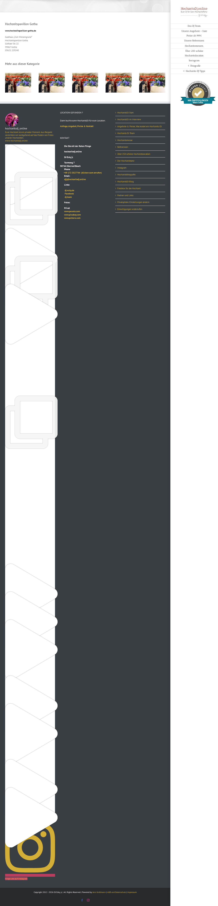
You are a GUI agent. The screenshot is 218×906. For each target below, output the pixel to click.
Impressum (132, 892)
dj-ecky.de (67, 190)
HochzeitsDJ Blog (125, 181)
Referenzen (122, 147)
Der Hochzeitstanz (125, 160)
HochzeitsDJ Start (125, 112)
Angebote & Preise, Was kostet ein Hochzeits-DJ (139, 126)
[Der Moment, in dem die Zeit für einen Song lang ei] (30, 397)
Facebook (67, 193)
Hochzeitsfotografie (126, 174)
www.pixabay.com (70, 214)
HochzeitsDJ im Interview (129, 119)
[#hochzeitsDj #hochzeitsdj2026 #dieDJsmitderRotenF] (30, 481)
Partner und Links (125, 195)
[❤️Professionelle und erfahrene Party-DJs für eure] (30, 565)
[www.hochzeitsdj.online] (30, 453)
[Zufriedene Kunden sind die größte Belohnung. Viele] (30, 369)
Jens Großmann (99, 892)
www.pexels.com (70, 211)
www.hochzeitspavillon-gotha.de (20, 30)
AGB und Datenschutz (116, 892)
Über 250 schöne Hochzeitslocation (133, 154)
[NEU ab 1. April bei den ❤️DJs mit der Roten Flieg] (30, 677)
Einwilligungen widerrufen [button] (129, 209)
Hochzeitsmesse (125, 140)
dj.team (66, 197)
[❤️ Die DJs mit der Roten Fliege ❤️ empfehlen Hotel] (30, 257)
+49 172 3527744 (70, 172)
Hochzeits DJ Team (126, 133)
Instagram (122, 167)
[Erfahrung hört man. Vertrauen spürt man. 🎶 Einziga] (30, 146)
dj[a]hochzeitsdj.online (73, 179)
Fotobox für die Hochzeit (129, 188)
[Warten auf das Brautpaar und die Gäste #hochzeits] (30, 537)
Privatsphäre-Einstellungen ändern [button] (133, 202)
